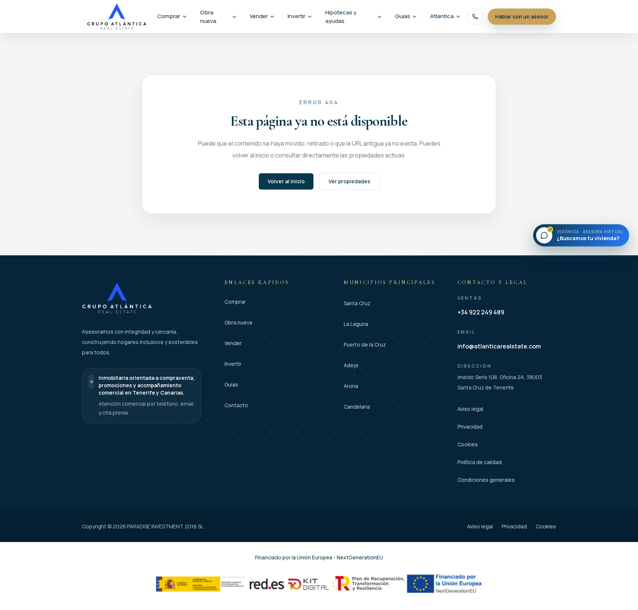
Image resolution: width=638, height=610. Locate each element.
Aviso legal (470, 408)
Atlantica (442, 16)
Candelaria (357, 406)
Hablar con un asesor (522, 16)
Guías (231, 384)
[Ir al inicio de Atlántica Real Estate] (116, 16)
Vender (259, 16)
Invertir (296, 16)
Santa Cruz (357, 303)
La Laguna (356, 323)
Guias (402, 16)
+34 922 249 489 (480, 312)
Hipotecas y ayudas (340, 16)
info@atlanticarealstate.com (499, 346)
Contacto (236, 405)
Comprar (168, 16)
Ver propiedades (349, 181)
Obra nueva (208, 16)
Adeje (351, 365)
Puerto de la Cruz (365, 344)
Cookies (467, 444)
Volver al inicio (286, 181)
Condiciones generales (486, 479)
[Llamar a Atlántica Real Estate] (475, 16)
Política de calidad (479, 462)
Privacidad (470, 426)
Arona (351, 385)
